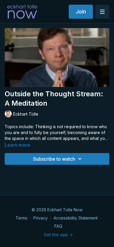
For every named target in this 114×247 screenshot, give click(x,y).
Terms (21, 217)
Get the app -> (58, 234)
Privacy (40, 217)
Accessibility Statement (75, 217)
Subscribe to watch (54, 159)
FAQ (58, 226)
